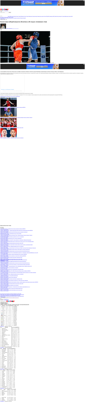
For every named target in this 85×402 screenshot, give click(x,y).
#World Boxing (17, 96)
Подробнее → (2, 326)
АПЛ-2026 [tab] (5, 304)
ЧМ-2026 (47, 16)
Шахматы (22, 16)
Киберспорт (30, 16)
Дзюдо (27, 16)
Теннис (17, 16)
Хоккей (20, 16)
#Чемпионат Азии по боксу (11, 96)
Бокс (8, 16)
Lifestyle (55, 16)
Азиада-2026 (71, 16)
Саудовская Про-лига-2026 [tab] (15, 304)
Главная (1, 18)
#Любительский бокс (3, 96)
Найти (10, 12)
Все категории (59, 16)
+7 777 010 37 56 (5, 10)
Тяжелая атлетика (21, 294)
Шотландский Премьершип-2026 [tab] (24, 304)
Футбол (12, 16)
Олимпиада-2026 (51, 16)
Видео (16, 293)
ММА (10, 16)
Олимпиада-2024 (15, 294)
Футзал (25, 16)
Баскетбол (8, 293)
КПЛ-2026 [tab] (2, 304)
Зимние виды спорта (40, 16)
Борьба (15, 16)
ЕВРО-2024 (14, 295)
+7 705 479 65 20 (6, 299)
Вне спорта (4, 296)
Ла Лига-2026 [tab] (9, 304)
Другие (45, 16)
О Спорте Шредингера (65, 16)
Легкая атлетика (34, 16)
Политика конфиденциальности (14, 297)
